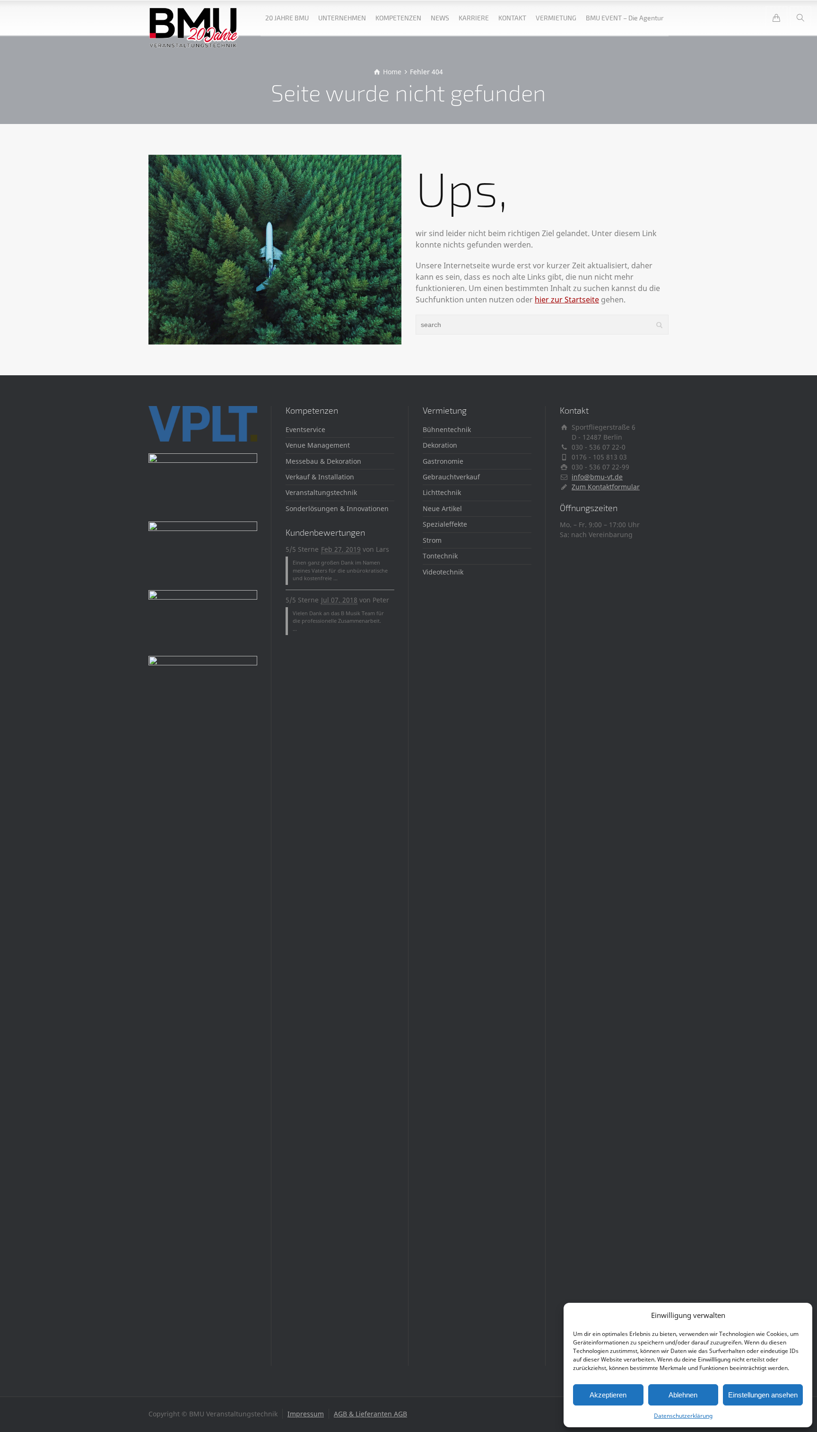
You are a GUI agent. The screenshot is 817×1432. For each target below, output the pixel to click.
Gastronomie (443, 461)
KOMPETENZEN (398, 18)
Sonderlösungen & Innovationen (337, 508)
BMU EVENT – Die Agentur (625, 18)
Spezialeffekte (445, 524)
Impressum (305, 1413)
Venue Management (318, 445)
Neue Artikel (442, 508)
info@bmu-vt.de (597, 476)
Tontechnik (440, 555)
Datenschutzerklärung (683, 1416)
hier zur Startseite (567, 299)
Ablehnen (683, 1395)
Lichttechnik (442, 492)
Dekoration (440, 445)
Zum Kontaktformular (606, 486)
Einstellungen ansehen (763, 1395)
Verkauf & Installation (320, 476)
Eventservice (305, 429)
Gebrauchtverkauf (451, 476)
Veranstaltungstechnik (321, 492)
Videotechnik (443, 571)
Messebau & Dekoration (323, 461)
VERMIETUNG (556, 18)
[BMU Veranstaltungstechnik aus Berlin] (194, 17)
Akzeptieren (608, 1395)
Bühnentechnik (447, 429)
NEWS (440, 18)
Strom (432, 540)
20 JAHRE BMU (287, 18)
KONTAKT (512, 18)
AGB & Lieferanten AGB (370, 1413)
